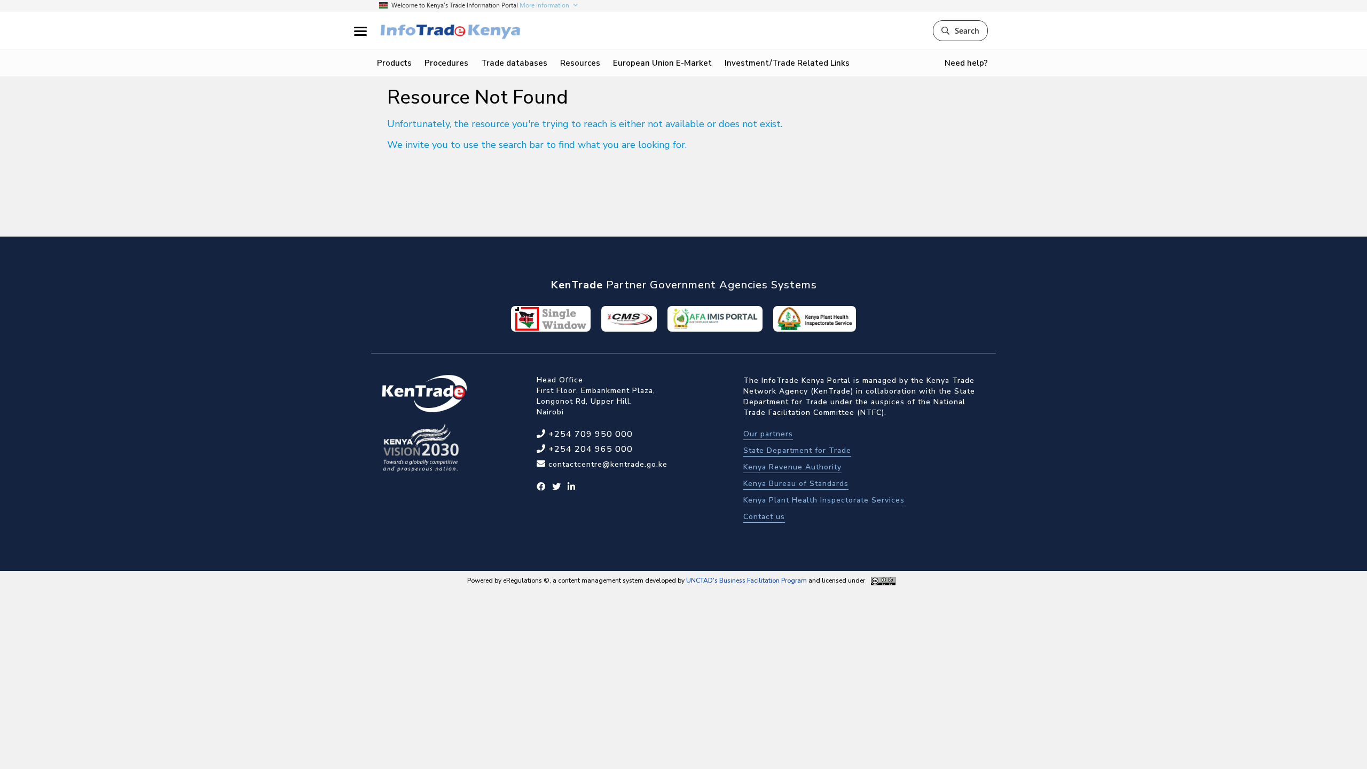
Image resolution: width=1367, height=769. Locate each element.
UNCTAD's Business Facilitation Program (746, 580)
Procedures (446, 63)
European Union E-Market (662, 63)
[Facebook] (541, 487)
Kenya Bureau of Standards (796, 483)
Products (394, 63)
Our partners (768, 434)
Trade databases (514, 63)
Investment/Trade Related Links (787, 63)
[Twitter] (556, 487)
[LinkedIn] (572, 487)
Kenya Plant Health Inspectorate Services (824, 500)
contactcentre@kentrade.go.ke (606, 464)
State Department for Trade (797, 450)
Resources (580, 63)
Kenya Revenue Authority (792, 467)
